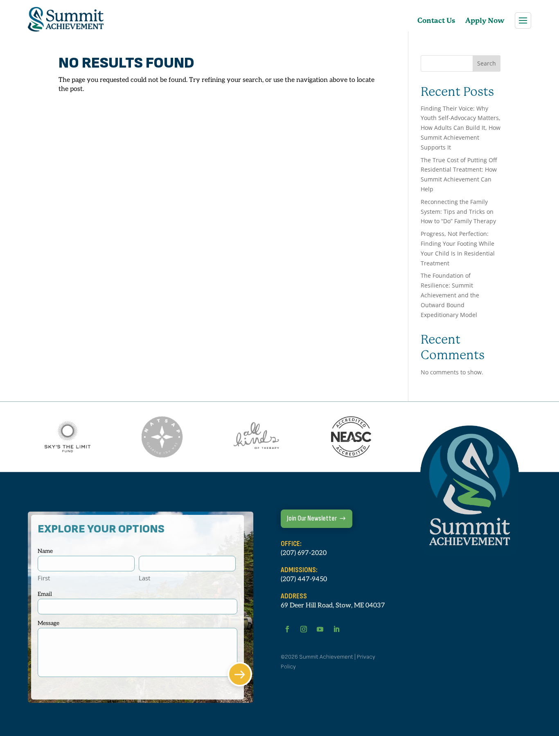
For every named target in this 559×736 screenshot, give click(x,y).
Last (144, 578)
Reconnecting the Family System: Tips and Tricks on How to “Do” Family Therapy (458, 211)
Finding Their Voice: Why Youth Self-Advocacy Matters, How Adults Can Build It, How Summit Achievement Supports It (460, 127)
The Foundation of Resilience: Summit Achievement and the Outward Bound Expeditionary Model (450, 295)
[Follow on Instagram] (303, 629)
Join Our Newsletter (312, 518)
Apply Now (485, 20)
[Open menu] (523, 20)
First (44, 578)
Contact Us (436, 20)
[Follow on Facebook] (287, 629)
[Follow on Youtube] (320, 629)
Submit (240, 674)
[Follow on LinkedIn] (336, 629)
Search (486, 63)
